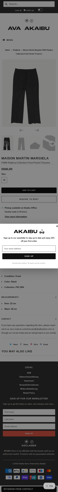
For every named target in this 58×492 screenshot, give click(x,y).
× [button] (57, 226)
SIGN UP (29, 256)
